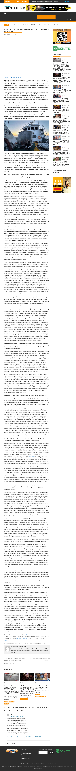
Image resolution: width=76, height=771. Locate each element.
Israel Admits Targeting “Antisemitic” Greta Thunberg (40, 659)
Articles (11, 17)
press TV (43, 643)
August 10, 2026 (66, 136)
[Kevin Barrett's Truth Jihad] (5, 13)
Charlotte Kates (26, 643)
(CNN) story (32, 456)
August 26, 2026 (24, 682)
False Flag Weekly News (29, 17)
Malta (40, 643)
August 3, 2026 (66, 157)
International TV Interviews (46, 17)
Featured (16, 25)
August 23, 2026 (39, 682)
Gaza (37, 643)
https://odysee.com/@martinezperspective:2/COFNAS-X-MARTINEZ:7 (24, 737)
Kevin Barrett (15, 34)
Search (51, 752)
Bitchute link (17, 78)
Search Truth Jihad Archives (45, 749)
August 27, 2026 (8, 682)
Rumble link (8, 78)
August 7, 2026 (66, 147)
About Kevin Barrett (26, 753)
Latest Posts (57, 55)
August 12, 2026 (66, 125)
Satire (58, 17)
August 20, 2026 (66, 95)
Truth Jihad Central (25, 758)
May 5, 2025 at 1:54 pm (17, 716)
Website (13, 652)
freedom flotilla (33, 643)
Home (6, 17)
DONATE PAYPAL (65, 17)
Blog (22, 755)
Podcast (18, 17)
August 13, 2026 (66, 105)
